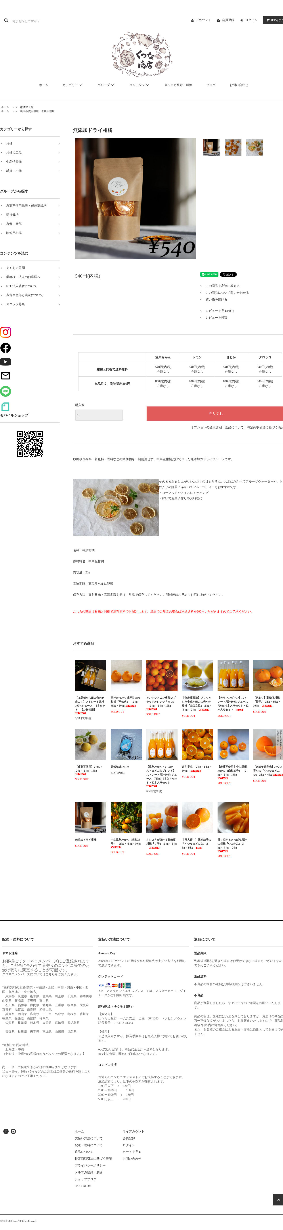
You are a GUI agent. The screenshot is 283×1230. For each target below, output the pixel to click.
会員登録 (228, 20)
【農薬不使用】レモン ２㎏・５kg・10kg (89, 768)
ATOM (87, 1186)
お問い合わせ (239, 85)
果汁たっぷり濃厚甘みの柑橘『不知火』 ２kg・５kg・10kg (125, 701)
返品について (234, 427)
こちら (50, 974)
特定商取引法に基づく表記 (93, 1158)
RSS (77, 1186)
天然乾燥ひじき (126, 766)
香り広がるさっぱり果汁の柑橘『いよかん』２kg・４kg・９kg (232, 843)
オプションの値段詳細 (206, 427)
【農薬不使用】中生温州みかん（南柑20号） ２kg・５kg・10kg (232, 770)
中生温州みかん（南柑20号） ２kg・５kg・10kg (126, 841)
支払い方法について (89, 1138)
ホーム (43, 85)
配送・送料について (89, 1145)
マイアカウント (133, 1131)
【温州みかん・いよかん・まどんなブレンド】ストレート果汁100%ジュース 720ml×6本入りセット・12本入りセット (161, 774)
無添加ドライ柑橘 (85, 839)
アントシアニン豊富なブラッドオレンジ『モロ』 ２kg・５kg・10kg (161, 701)
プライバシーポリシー (90, 1165)
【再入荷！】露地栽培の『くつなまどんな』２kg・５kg (196, 843)
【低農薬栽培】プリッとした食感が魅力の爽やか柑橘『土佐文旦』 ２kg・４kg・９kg (197, 703)
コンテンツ (137, 85)
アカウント (203, 20)
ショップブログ (85, 1179)
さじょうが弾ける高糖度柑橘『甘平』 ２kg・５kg (161, 843)
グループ (104, 85)
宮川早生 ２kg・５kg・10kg (197, 768)
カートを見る (132, 1151)
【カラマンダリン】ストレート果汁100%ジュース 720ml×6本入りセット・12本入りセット (233, 703)
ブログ (211, 85)
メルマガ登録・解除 (178, 85)
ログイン (251, 20)
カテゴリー (70, 85)
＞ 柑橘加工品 (24, 107)
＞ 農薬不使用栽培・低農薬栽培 (35, 111)
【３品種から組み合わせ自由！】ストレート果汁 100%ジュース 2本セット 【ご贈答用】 (90, 703)
